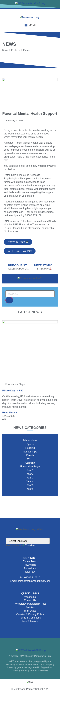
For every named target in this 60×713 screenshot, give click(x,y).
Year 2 (30, 474)
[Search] (9, 300)
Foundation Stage (30, 466)
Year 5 (30, 485)
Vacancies (30, 597)
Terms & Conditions (30, 617)
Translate (30, 545)
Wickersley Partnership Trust (30, 603)
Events (30, 455)
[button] (32, 25)
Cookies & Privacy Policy (30, 614)
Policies (30, 607)
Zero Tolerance (30, 621)
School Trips (30, 451)
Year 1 (30, 470)
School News (30, 440)
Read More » (9, 412)
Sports (30, 444)
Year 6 (30, 488)
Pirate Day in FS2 (12, 390)
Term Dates (30, 610)
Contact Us (30, 600)
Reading (30, 448)
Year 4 (30, 481)
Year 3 (30, 477)
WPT (30, 459)
